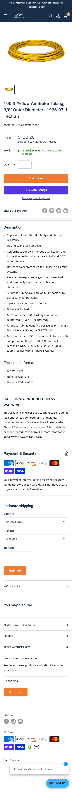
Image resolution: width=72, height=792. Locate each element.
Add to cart (36, 178)
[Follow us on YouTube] (20, 721)
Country (9, 513)
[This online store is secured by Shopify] (34, 747)
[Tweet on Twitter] (58, 210)
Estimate (15, 570)
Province (9, 530)
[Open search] (51, 16)
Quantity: (10, 164)
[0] (65, 16)
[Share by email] (65, 210)
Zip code (9, 547)
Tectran (9, 125)
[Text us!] (57, 784)
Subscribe (15, 692)
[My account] (58, 16)
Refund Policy (12, 586)
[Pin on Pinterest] (51, 210)
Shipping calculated (30, 141)
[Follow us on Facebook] (6, 721)
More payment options (36, 198)
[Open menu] (5, 15)
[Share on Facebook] (44, 210)
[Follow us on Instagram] (13, 721)
